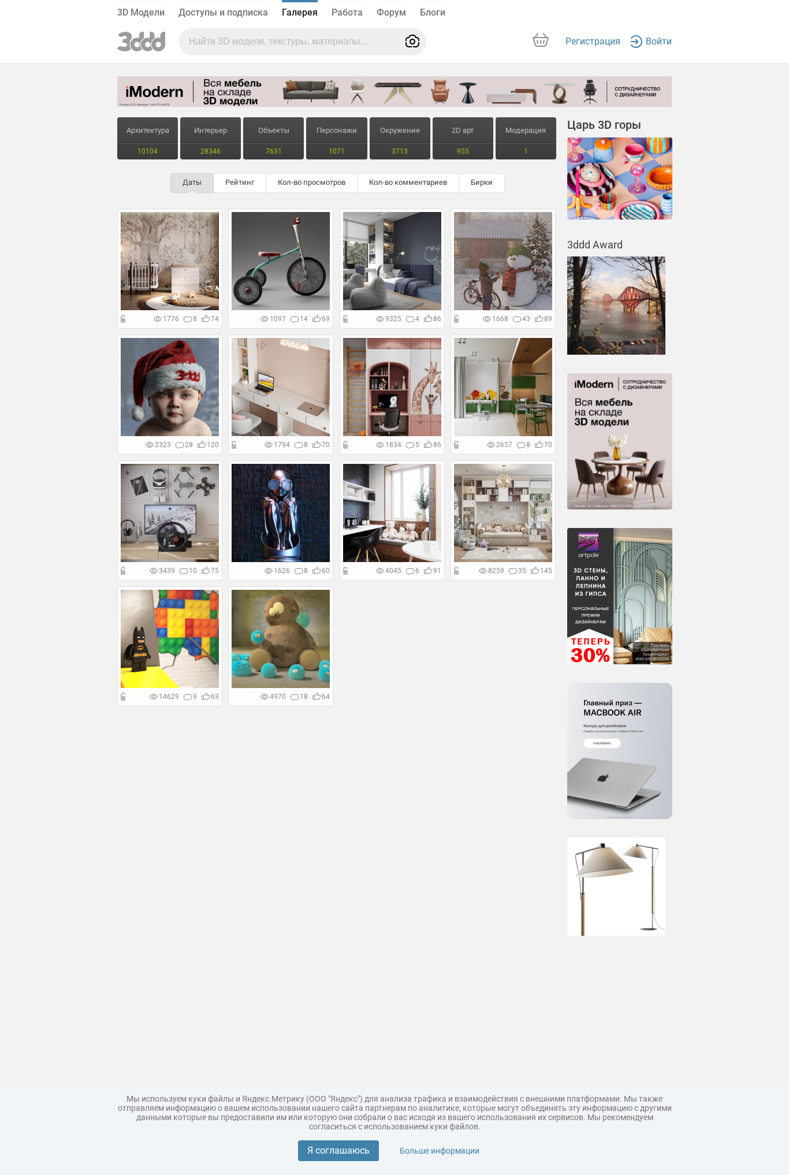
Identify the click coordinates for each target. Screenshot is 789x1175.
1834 (393, 445)
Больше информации (439, 1150)
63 (215, 697)
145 (546, 571)
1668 (500, 319)
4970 (278, 697)
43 (526, 319)
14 (304, 319)
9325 (393, 319)
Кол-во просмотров (311, 182)
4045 (393, 571)
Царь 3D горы (604, 125)
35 (522, 571)
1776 (171, 319)
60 (326, 571)
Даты (192, 182)
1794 (282, 445)
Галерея (300, 12)
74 (215, 319)
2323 (163, 445)
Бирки (482, 182)
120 (213, 445)
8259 (496, 571)
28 (189, 445)
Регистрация (592, 41)
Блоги (432, 12)
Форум (391, 12)
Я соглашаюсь (338, 1150)
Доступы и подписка (223, 12)
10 (193, 571)
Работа (347, 12)
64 (326, 697)
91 (437, 571)
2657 (504, 445)
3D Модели (141, 12)
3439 (167, 571)
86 (437, 319)
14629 (169, 697)
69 (326, 319)
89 (548, 319)
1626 (282, 571)
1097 (278, 319)
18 (304, 697)
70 (326, 445)
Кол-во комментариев (408, 182)
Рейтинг (239, 182)
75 (215, 571)
